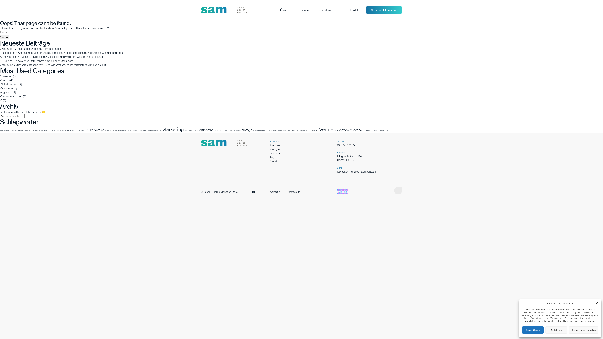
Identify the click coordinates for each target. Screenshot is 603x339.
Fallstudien (275, 153)
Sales (238, 130)
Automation (4, 130)
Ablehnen (556, 330)
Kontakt (273, 161)
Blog (271, 157)
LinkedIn (135, 130)
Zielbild (375, 130)
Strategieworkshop (260, 130)
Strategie (246, 130)
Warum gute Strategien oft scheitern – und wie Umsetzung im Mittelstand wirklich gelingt (53, 64)
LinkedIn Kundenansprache (150, 130)
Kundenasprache (124, 130)
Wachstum (6, 88)
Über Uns (274, 145)
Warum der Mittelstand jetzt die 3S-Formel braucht (30, 48)
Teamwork (273, 130)
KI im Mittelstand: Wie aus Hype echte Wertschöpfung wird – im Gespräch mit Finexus (51, 56)
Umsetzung (281, 130)
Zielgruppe (383, 130)
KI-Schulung (72, 130)
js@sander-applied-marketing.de (356, 171)
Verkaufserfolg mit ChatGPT (307, 130)
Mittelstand (205, 130)
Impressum (275, 192)
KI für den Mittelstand (384, 9)
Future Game (49, 130)
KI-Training (82, 130)
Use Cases (291, 130)
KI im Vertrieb (95, 130)
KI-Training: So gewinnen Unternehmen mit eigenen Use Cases (36, 60)
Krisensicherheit (111, 130)
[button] (596, 303)
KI (1, 100)
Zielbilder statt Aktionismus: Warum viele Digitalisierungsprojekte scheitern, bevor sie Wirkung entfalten (61, 52)
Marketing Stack (191, 130)
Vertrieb (5, 80)
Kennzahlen (59, 130)
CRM (29, 130)
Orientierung (219, 130)
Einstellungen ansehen (583, 330)
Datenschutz (293, 192)
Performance (230, 130)
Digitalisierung (8, 84)
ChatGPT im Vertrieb (18, 130)
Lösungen (274, 149)
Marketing (6, 76)
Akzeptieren (533, 330)
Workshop (368, 130)
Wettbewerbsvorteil (350, 130)
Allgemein (6, 92)
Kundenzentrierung (11, 96)
